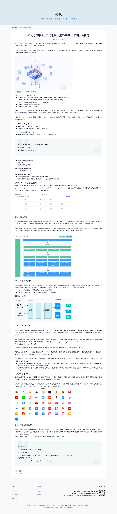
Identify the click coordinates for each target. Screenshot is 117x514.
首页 (19, 27)
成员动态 (57, 19)
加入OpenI (15, 498)
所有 (42, 19)
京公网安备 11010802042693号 (80, 505)
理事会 (14, 491)
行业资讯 (65, 19)
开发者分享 (74, 19)
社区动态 (49, 19)
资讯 (23, 27)
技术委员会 (15, 494)
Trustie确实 (66, 507)
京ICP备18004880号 (63, 505)
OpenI (46, 507)
